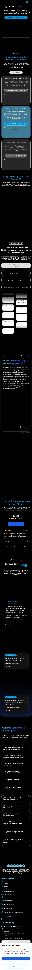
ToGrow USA (7, 907)
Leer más (7, 625)
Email (5, 911)
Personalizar (16, 962)
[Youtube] (14, 865)
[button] (27, 2)
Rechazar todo (16, 966)
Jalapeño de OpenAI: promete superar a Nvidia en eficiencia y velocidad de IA (15, 702)
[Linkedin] (23, 865)
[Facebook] (8, 865)
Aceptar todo (16, 958)
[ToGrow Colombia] (2, 904)
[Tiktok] (20, 865)
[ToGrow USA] (2, 908)
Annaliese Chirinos (13, 601)
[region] (16, 956)
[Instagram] (17, 865)
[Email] (2, 912)
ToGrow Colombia (8, 903)
